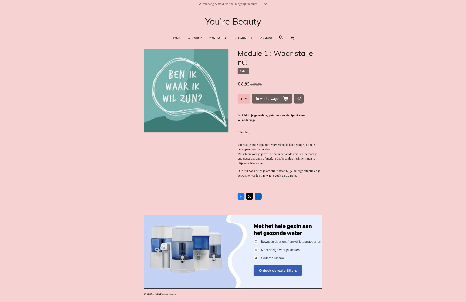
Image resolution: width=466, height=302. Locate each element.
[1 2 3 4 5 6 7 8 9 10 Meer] (244, 99)
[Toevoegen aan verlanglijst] (299, 99)
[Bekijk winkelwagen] (292, 38)
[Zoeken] (281, 37)
